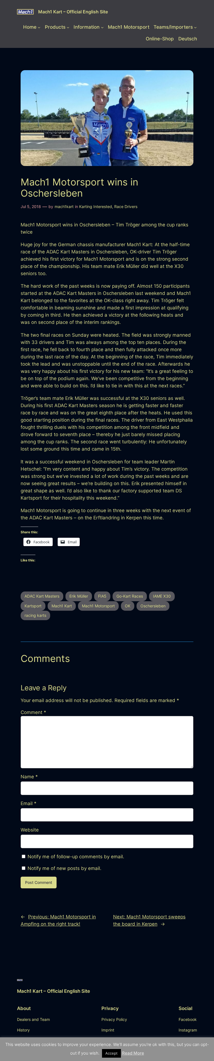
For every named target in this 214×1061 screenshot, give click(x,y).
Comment (33, 712)
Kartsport (33, 605)
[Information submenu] (102, 27)
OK (127, 605)
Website (30, 830)
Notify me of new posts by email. (64, 868)
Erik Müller (78, 596)
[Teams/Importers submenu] (195, 27)
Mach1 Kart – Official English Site (73, 11)
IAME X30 (162, 596)
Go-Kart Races (129, 596)
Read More (133, 1053)
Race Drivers (125, 206)
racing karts (35, 615)
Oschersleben (153, 605)
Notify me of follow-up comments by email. (76, 856)
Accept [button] (111, 1053)
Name (29, 776)
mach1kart (64, 206)
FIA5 (102, 596)
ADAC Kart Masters (42, 596)
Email (29, 803)
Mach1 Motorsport (98, 605)
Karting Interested (95, 206)
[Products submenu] (68, 27)
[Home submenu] (39, 27)
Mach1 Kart (62, 605)
